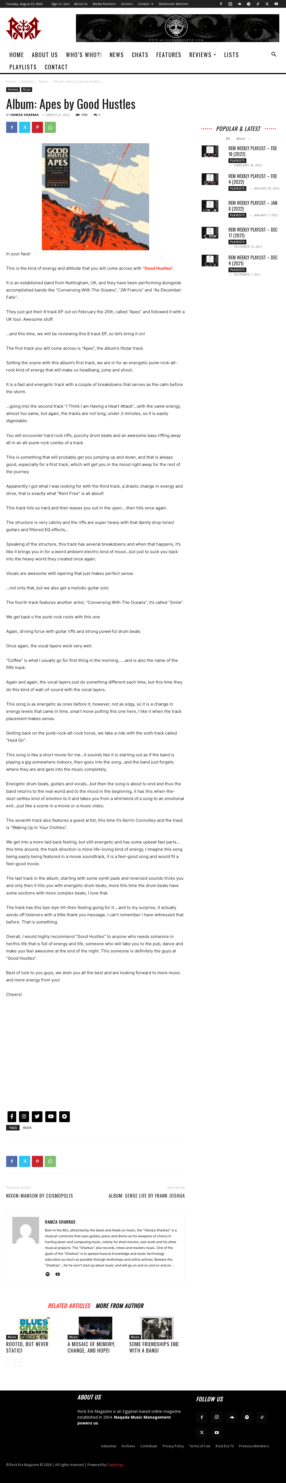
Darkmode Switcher (174, 4)
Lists (231, 54)
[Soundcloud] (239, 4)
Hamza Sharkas (25, 115)
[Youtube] (276, 4)
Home (16, 54)
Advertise (108, 1446)
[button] (273, 55)
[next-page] (18, 1362)
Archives (128, 1446)
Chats (140, 54)
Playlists (23, 67)
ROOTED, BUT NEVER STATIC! (27, 1347)
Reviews (200, 54)
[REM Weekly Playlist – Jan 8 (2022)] (210, 206)
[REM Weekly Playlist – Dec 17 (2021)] (210, 233)
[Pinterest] (37, 127)
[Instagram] (230, 4)
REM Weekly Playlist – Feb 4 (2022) (252, 179)
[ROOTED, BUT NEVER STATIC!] (34, 1328)
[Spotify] (248, 4)
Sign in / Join (60, 4)
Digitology (115, 1464)
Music (43, 81)
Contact (143, 4)
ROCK (27, 1127)
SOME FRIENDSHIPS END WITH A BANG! (154, 1347)
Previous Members (254, 1446)
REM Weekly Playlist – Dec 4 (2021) (252, 260)
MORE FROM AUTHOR (119, 1304)
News (117, 54)
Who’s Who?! (84, 54)
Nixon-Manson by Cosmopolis (39, 1196)
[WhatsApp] (50, 127)
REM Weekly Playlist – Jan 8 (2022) (252, 206)
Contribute (148, 1446)
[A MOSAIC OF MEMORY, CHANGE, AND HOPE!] (95, 1328)
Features (169, 54)
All (228, 139)
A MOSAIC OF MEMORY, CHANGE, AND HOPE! (92, 1347)
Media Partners (104, 4)
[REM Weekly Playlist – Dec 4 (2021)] (210, 260)
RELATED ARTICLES (69, 1304)
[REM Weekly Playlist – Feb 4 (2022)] (210, 179)
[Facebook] (221, 4)
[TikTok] (258, 4)
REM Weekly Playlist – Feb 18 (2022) (252, 151)
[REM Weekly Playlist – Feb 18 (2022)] (210, 151)
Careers (127, 4)
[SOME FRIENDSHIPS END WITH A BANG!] (157, 1328)
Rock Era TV (225, 1446)
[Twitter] (267, 4)
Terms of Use (199, 1446)
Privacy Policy (173, 1446)
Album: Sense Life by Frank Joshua (147, 1196)
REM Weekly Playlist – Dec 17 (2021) (252, 232)
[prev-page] (9, 1362)
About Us (80, 4)
